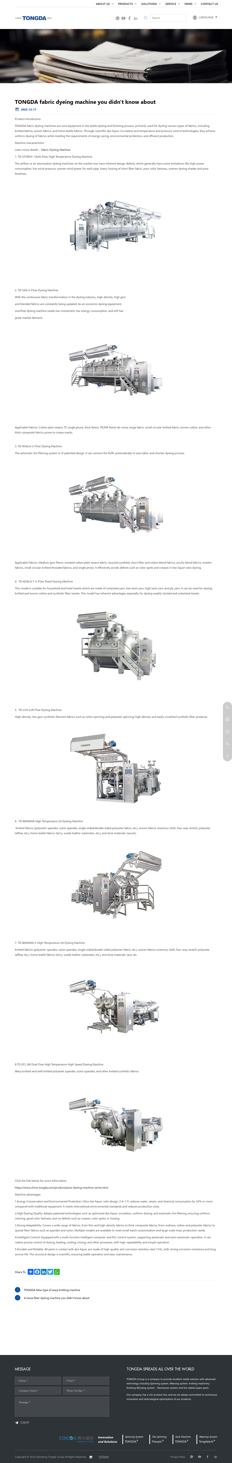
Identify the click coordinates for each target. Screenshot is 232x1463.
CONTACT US (209, 3)
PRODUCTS (125, 3)
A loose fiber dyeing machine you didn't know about (56, 1297)
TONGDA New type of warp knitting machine (52, 1289)
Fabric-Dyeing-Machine (55, 149)
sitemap (104, 1456)
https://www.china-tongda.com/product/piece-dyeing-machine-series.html (61, 1187)
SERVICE (170, 3)
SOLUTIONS (149, 3)
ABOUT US (103, 3)
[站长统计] (91, 1456)
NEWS (188, 3)
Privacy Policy (178, 1456)
